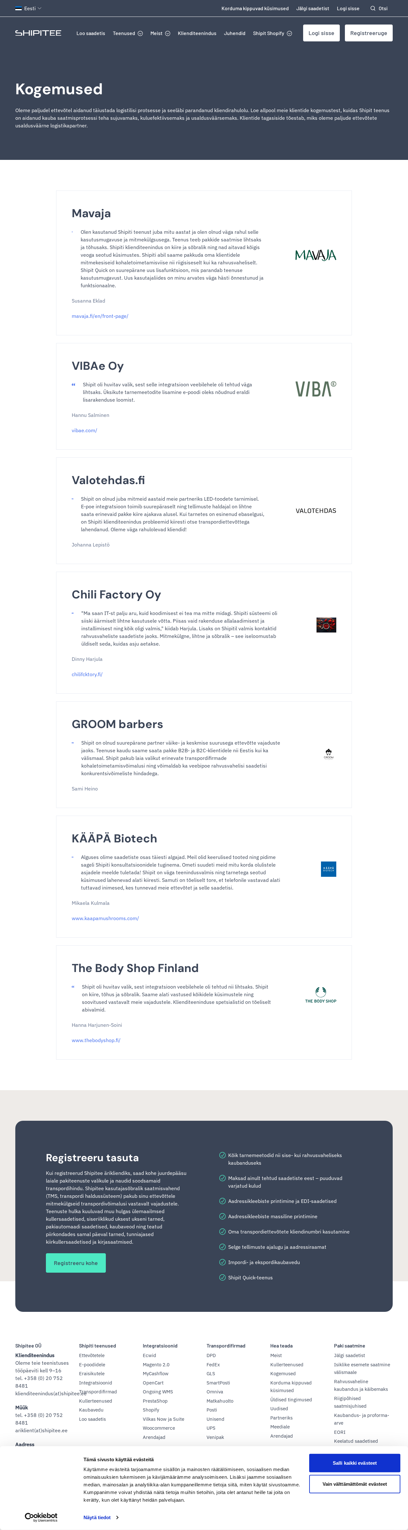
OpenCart (153, 1383)
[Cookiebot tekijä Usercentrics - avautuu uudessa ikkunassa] (41, 1517)
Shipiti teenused (97, 1345)
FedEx (213, 1365)
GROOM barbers (117, 724)
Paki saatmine (349, 1345)
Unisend (215, 1419)
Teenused (124, 33)
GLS (211, 1373)
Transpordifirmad (98, 1392)
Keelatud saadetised (356, 1441)
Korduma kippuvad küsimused (255, 8)
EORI (340, 1432)
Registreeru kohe (76, 1262)
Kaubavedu (91, 1410)
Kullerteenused (95, 1401)
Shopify (151, 1410)
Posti (212, 1410)
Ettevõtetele (92, 1355)
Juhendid (234, 33)
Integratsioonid (95, 1383)
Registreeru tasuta (92, 1157)
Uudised (279, 1408)
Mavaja (91, 213)
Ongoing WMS (158, 1392)
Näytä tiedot (97, 1517)
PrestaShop (155, 1401)
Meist (156, 33)
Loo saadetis (90, 33)
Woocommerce (159, 1428)
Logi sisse (348, 8)
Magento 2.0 (156, 1365)
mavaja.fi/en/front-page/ (100, 316)
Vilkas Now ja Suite (163, 1419)
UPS (211, 1428)
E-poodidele (92, 1365)
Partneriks (281, 1418)
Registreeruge (368, 32)
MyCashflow (156, 1373)
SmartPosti (218, 1383)
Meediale (280, 1427)
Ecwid (149, 1355)
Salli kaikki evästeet (355, 1463)
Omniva (215, 1392)
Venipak (215, 1437)
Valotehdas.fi (108, 480)
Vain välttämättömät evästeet (355, 1483)
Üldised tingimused (291, 1400)
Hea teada (281, 1345)
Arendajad (154, 1437)
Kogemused (59, 89)
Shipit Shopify (268, 33)
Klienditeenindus (197, 33)
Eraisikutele (92, 1373)
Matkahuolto (220, 1401)
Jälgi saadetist (312, 8)
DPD (211, 1355)
